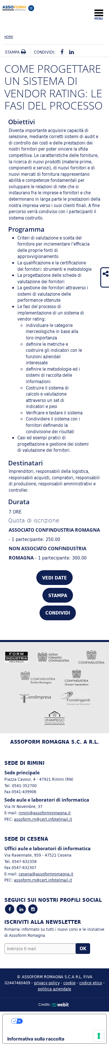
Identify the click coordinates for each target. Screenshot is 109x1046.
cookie (69, 982)
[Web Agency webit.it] (61, 1005)
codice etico (90, 982)
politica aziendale (54, 988)
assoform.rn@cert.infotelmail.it (43, 819)
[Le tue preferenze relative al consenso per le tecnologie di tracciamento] (98, 1035)
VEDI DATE (54, 577)
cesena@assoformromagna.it (46, 874)
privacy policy (47, 982)
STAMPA (57, 595)
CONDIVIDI (57, 613)
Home (8, 36)
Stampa (13, 52)
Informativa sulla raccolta (35, 1039)
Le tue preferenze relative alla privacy (60, 1021)
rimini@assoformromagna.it (45, 812)
